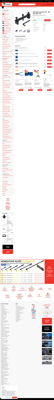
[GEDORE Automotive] (33, 312)
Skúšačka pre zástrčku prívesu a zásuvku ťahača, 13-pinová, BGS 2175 (10, 239)
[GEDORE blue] (33, 313)
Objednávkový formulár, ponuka (24, 7)
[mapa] (47, 292)
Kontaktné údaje (9, 7)
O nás (5, 7)
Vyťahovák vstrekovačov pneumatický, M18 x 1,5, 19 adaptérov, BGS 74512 (28, 84)
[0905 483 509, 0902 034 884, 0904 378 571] (48, 307)
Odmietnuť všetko (8, 397)
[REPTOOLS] (34, 316)
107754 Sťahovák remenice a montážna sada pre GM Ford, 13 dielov (27, 53)
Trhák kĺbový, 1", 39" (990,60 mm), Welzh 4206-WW (9, 230)
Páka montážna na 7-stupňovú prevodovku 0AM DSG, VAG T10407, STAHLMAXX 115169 (47, 84)
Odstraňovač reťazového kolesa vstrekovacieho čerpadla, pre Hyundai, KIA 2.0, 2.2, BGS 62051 (10, 222)
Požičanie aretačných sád (33, 7)
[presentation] (15, 19)
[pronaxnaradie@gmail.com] (46, 307)
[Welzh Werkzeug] (33, 310)
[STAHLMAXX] (34, 309)
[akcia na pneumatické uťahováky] (47, 348)
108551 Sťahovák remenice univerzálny (23, 50)
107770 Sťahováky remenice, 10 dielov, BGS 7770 (25, 60)
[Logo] (7, 4)
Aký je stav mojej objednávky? (16, 7)
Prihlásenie (46, 0)
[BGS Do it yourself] (33, 307)
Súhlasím (14, 397)
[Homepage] (3, 7)
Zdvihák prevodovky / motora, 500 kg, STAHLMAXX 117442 (37, 84)
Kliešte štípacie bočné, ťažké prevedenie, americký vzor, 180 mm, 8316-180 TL (19, 84)
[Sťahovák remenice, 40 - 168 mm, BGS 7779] (22, 19)
